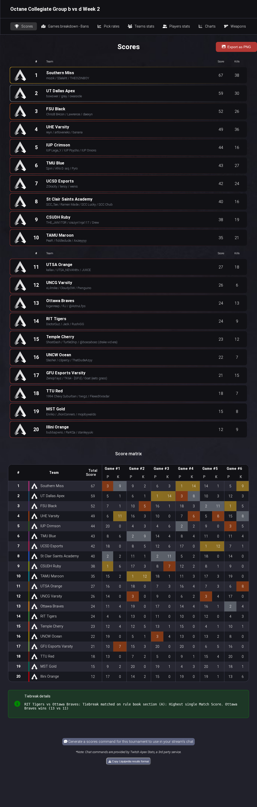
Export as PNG (239, 47)
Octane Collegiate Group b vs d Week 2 (55, 9)
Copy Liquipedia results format (130, 761)
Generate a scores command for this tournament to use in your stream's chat (130, 742)
